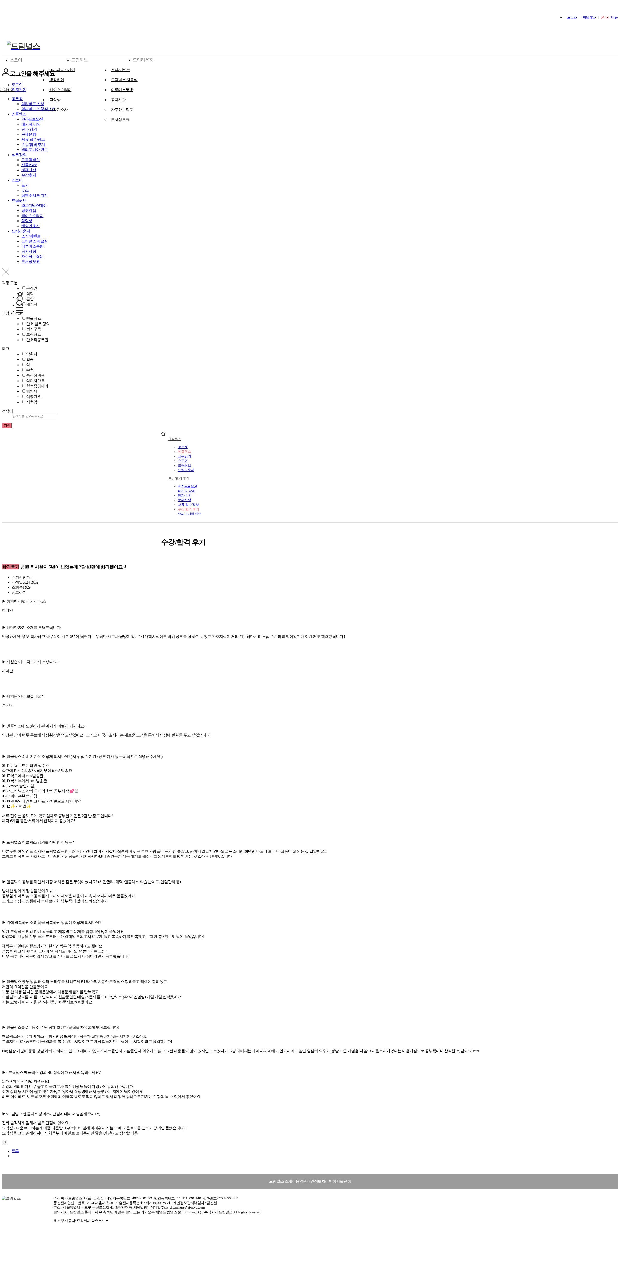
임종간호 (33, 397)
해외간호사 (58, 110)
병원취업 (56, 80)
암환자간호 (35, 381)
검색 (7, 425)
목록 (15, 1151)
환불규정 (343, 1181)
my (607, 17)
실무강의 (184, 456)
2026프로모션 (187, 486)
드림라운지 (143, 59)
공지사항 (118, 100)
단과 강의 (185, 495)
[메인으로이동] (163, 434)
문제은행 (184, 500)
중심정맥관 (35, 375)
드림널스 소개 (280, 1181)
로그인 (572, 17)
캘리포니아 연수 (189, 514)
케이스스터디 (60, 90)
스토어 (16, 59)
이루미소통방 (122, 90)
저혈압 (31, 402)
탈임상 (55, 100)
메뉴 (614, 17)
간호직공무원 (37, 340)
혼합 (29, 299)
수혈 (29, 370)
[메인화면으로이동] (23, 46)
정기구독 (33, 329)
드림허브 (79, 59)
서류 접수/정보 (188, 504)
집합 (29, 293)
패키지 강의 (186, 491)
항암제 (31, 391)
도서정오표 (120, 119)
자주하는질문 (122, 110)
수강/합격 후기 (178, 478)
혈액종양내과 (37, 386)
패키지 (31, 304)
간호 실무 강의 (38, 324)
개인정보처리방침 (321, 1181)
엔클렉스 (33, 318)
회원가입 (589, 17)
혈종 (29, 359)
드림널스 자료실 (124, 80)
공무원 (183, 447)
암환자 (31, 354)
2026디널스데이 (62, 70)
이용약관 (299, 1181)
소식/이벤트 (120, 70)
